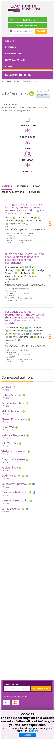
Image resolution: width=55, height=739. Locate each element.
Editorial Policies (15, 60)
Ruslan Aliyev (9, 467)
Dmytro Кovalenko (13, 459)
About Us (10, 40)
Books (8, 66)
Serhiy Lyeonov (10, 508)
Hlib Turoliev (9, 443)
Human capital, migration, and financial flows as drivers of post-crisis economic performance (24, 258)
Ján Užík (6, 387)
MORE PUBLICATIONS (13, 192)
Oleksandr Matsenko (14, 492)
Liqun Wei (7, 427)
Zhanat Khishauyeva (14, 419)
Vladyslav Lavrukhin (13, 451)
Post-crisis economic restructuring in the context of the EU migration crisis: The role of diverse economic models (24, 317)
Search (41, 31)
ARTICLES (7, 186)
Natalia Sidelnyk (11, 395)
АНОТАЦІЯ (19, 242)
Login (27, 15)
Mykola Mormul (11, 411)
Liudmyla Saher (11, 475)
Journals (10, 47)
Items (29, 20)
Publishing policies (16, 53)
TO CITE (8, 242)
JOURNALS (22, 186)
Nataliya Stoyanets (13, 435)
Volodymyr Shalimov (14, 484)
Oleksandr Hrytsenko (14, 500)
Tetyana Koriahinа (12, 403)
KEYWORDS (34, 192)
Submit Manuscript (27, 25)
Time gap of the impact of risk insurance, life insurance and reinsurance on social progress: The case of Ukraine (25, 209)
